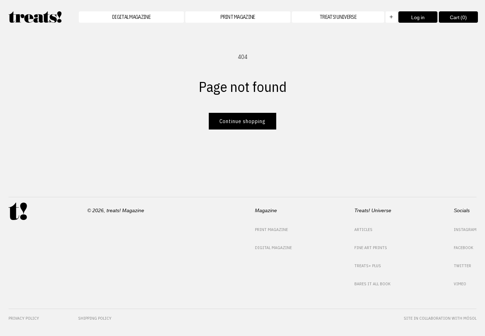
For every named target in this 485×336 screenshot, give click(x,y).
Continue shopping (242, 121)
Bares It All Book (372, 283)
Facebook (463, 247)
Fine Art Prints (370, 247)
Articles (363, 229)
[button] (344, 17)
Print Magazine (271, 229)
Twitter (462, 265)
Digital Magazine (273, 247)
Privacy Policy (24, 318)
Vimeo (460, 283)
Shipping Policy (94, 318)
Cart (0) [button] (453, 19)
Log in (418, 17)
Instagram (465, 229)
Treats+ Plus (367, 265)
